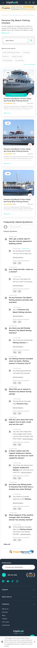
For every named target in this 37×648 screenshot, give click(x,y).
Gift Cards (5, 622)
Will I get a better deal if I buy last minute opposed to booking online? (20, 241)
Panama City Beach (22, 15)
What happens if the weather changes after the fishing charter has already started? (21, 517)
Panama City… (23, 404)
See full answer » (18, 257)
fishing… (28, 499)
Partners (5, 612)
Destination (5, 15)
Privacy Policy (8, 640)
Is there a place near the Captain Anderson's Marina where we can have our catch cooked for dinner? (21, 454)
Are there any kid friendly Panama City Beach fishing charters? (20, 330)
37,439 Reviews (15, 9)
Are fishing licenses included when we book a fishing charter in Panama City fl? (21, 361)
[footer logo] (18, 631)
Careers (4, 619)
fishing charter (26, 529)
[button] (15, 263)
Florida (12, 15)
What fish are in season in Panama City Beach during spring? (20, 391)
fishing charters (19, 343)
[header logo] (12, 2)
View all (7, 544)
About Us (5, 609)
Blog (3, 615)
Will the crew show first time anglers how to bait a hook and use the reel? (21, 422)
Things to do (33, 15)
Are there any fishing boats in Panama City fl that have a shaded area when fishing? (21, 487)
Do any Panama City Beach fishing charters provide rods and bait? (21, 300)
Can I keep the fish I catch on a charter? (21, 270)
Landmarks (6, 625)
